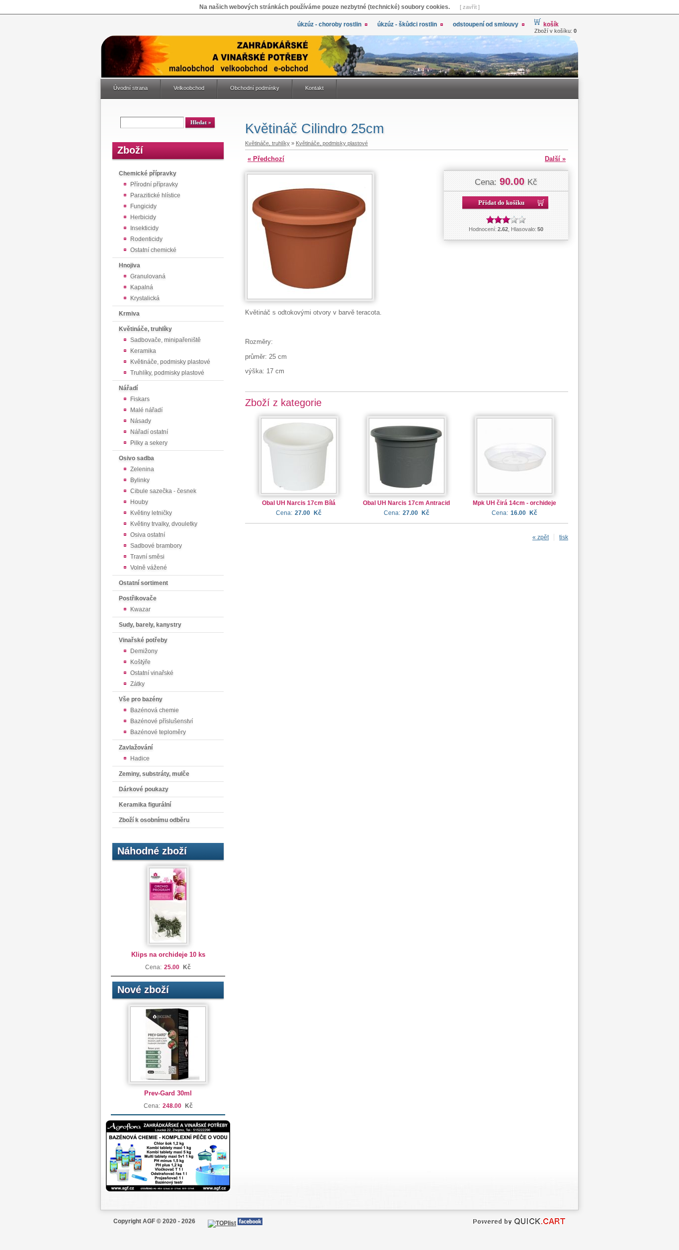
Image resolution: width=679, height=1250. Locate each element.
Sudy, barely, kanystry (150, 624)
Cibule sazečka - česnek (163, 491)
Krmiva (129, 313)
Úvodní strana (130, 88)
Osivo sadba (136, 458)
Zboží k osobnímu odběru (154, 820)
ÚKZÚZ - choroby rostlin (329, 24)
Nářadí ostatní (149, 431)
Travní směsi (147, 556)
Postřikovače (138, 598)
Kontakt (314, 88)
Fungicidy (143, 206)
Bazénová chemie (154, 710)
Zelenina (142, 469)
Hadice (140, 758)
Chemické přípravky (147, 173)
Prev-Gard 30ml (168, 1093)
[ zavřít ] (470, 7)
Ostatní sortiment (143, 583)
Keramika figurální (145, 804)
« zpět (540, 537)
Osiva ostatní (147, 534)
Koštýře (140, 662)
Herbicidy (143, 217)
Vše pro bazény (141, 699)
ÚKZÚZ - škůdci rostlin (407, 24)
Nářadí (128, 388)
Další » (555, 159)
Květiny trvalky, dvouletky (163, 523)
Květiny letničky (151, 512)
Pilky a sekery (149, 442)
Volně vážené (148, 567)
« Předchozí (266, 159)
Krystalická (145, 298)
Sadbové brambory (156, 545)
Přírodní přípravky (154, 184)
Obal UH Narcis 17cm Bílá (299, 503)
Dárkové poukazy (144, 789)
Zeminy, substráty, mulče (154, 773)
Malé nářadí (146, 410)
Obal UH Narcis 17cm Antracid (406, 503)
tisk (563, 537)
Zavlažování (136, 747)
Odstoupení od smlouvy (485, 24)
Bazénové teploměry (158, 732)
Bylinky (140, 480)
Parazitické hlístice (155, 195)
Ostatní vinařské (151, 672)
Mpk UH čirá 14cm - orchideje (514, 503)
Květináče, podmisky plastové (170, 361)
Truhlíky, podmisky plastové (167, 372)
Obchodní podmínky (254, 88)
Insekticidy (144, 228)
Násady (140, 420)
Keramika (143, 350)
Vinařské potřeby (143, 640)
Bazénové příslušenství (161, 721)
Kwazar (140, 609)
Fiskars (140, 399)
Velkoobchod (188, 88)
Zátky (137, 683)
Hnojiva (129, 265)
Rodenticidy (146, 239)
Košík (551, 24)
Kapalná (141, 287)
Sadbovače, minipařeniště (165, 339)
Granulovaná (148, 276)
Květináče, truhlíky (145, 329)
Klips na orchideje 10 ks (168, 954)
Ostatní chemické (153, 250)
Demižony (144, 651)
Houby (139, 502)
